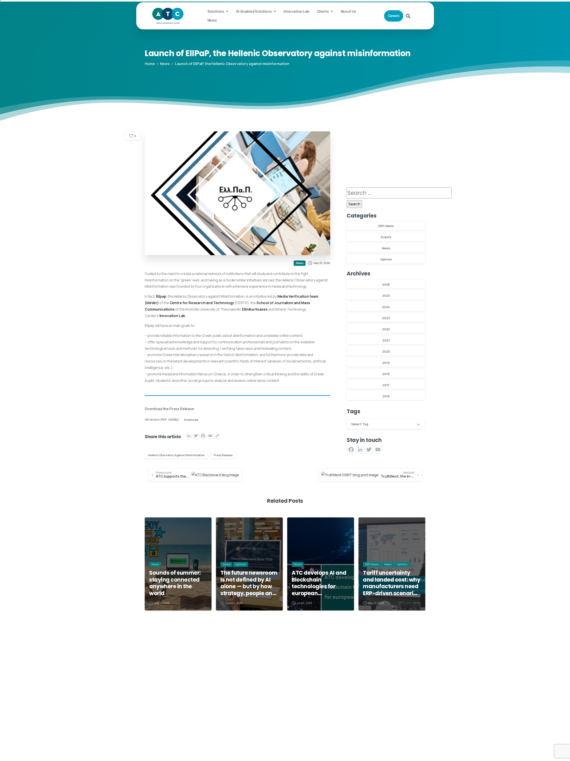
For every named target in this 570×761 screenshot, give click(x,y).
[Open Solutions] (227, 11)
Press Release (223, 455)
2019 (385, 363)
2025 (386, 295)
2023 (386, 318)
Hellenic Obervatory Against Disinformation (176, 455)
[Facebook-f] (374, 723)
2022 (386, 329)
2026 (386, 284)
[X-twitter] (356, 723)
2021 (385, 340)
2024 (386, 307)
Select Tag (359, 424)
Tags (353, 411)
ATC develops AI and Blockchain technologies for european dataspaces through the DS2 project (319, 583)
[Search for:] (399, 192)
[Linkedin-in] (346, 723)
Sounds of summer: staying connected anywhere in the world (175, 583)
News (164, 63)
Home (150, 63)
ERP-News (386, 226)
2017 (386, 385)
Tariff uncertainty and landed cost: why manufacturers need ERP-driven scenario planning (391, 583)
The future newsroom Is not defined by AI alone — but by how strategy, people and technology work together (248, 583)
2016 (385, 396)
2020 (386, 351)
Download (191, 420)
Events (386, 237)
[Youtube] (365, 723)
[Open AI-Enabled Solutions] (275, 11)
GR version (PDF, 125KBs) (162, 420)
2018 (385, 374)
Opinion (386, 259)
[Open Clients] (332, 11)
